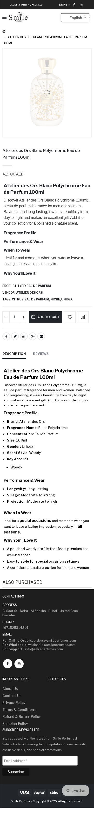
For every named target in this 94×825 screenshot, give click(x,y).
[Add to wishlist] (70, 317)
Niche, (55, 299)
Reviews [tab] (41, 354)
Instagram (19, 664)
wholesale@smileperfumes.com (38, 645)
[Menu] (4, 17)
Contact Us (11, 696)
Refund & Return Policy (21, 717)
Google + (32, 336)
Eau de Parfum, (37, 299)
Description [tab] (14, 354)
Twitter (15, 336)
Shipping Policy (15, 723)
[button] (75, 17)
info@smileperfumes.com (32, 649)
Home (4, 31)
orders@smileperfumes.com (39, 640)
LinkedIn (24, 336)
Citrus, (18, 299)
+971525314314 (15, 628)
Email (41, 336)
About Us (10, 689)
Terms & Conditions (19, 710)
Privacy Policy (14, 703)
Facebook (6, 336)
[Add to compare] (83, 317)
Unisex (67, 299)
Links (63, 4)
